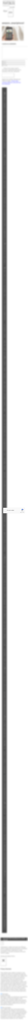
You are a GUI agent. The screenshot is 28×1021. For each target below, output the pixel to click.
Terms (23, 512)
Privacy (21, 512)
